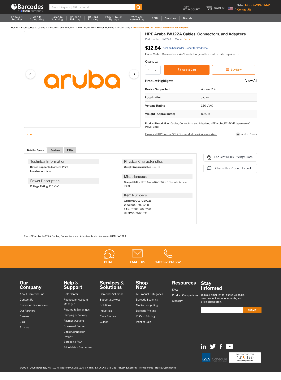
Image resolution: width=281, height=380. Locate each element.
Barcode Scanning (147, 299)
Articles (24, 327)
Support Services (110, 299)
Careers (24, 316)
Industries (106, 310)
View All (251, 81)
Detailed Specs (35, 150)
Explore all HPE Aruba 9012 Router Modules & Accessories (180, 134)
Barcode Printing (146, 310)
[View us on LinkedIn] (203, 348)
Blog (22, 321)
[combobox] (95, 7)
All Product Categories (149, 294)
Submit (252, 310)
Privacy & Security (127, 367)
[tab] (35, 150)
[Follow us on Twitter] (213, 348)
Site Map (111, 367)
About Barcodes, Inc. (32, 294)
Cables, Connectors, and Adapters (56, 27)
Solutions (105, 305)
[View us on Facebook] (221, 348)
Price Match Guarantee (78, 347)
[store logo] (27, 8)
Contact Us (244, 9)
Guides (104, 321)
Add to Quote (249, 134)
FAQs (70, 150)
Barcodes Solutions (111, 294)
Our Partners (27, 310)
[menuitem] (17, 18)
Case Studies (108, 316)
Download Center (74, 326)
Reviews (55, 150)
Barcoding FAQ (73, 341)
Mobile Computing (147, 305)
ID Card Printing (145, 316)
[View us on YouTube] (229, 348)
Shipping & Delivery (75, 315)
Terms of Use (146, 367)
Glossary (177, 300)
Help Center (71, 294)
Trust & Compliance (165, 367)
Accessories (28, 27)
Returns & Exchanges (77, 309)
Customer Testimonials (34, 305)
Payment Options (74, 320)
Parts (187, 39)
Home (14, 27)
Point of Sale (143, 321)
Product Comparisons (185, 295)
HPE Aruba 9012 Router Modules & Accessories (104, 27)
